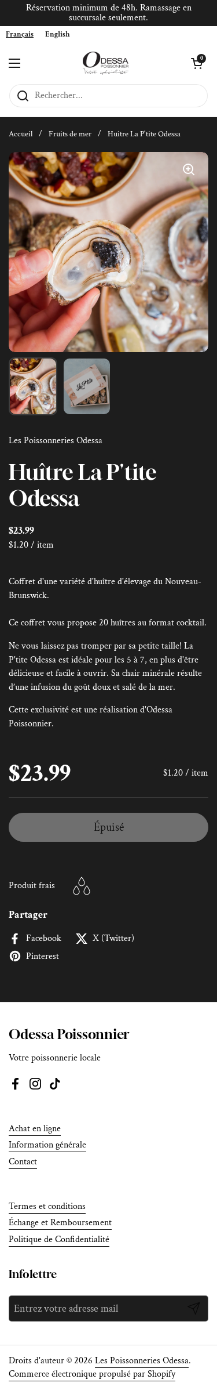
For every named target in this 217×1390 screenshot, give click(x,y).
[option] (57, 34)
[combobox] (19, 34)
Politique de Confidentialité (59, 1239)
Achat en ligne (35, 1129)
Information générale (47, 1145)
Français (20, 34)
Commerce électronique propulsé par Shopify (92, 1374)
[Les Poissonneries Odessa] (106, 63)
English (57, 34)
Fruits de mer (70, 134)
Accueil (20, 134)
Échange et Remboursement (60, 1223)
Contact (23, 1162)
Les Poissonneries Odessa (142, 1361)
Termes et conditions (47, 1206)
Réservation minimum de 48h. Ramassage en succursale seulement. (109, 13)
